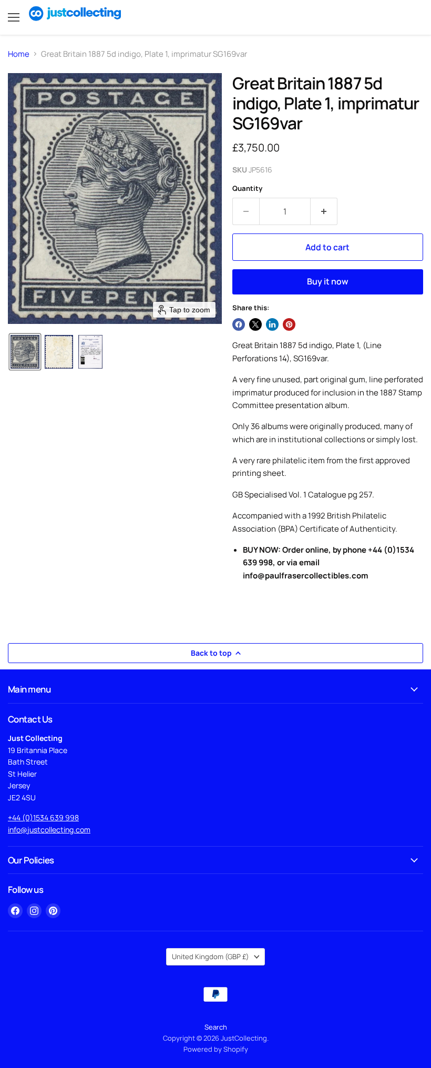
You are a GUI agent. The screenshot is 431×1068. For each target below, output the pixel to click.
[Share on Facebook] (238, 324)
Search (215, 1027)
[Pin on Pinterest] (289, 324)
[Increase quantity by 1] (324, 211)
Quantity (247, 188)
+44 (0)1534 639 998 (43, 817)
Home (18, 53)
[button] (24, 352)
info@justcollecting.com (49, 830)
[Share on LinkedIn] (272, 324)
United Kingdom (210, 956)
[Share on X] (255, 324)
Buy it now (327, 281)
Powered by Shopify (215, 1049)
